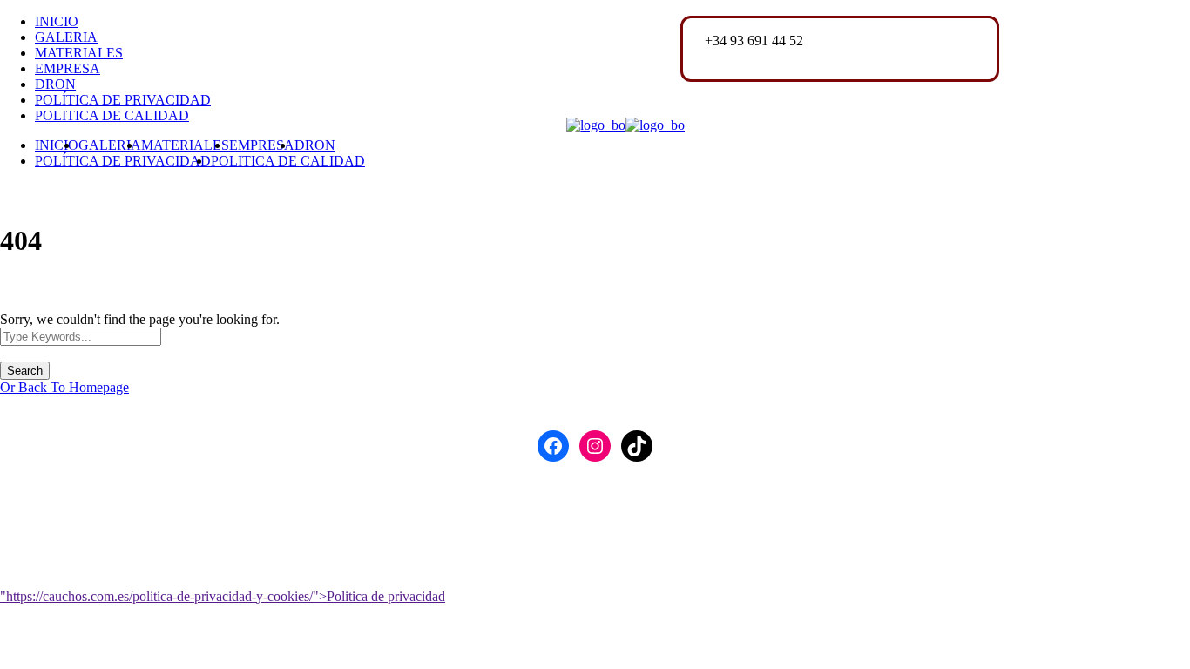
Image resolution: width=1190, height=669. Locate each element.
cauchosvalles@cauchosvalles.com (800, 56)
